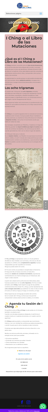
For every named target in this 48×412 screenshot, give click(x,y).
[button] (42, 406)
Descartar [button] (37, 411)
